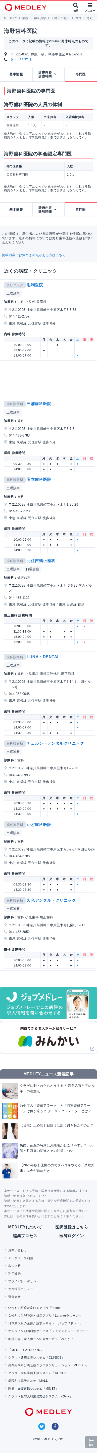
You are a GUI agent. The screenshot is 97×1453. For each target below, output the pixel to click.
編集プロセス (25, 1236)
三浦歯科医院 (39, 404)
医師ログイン (71, 1236)
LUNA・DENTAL (43, 657)
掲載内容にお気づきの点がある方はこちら (34, 255)
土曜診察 (13, 293)
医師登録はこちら (71, 1227)
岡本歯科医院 (39, 479)
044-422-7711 (21, 60)
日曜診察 (32, 569)
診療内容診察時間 (45, 74)
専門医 (81, 74)
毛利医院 (35, 285)
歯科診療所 (14, 404)
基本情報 (16, 74)
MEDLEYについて (25, 1227)
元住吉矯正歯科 (41, 561)
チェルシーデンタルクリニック (55, 743)
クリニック (14, 285)
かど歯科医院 (39, 824)
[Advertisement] (49, 379)
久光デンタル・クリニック (51, 900)
